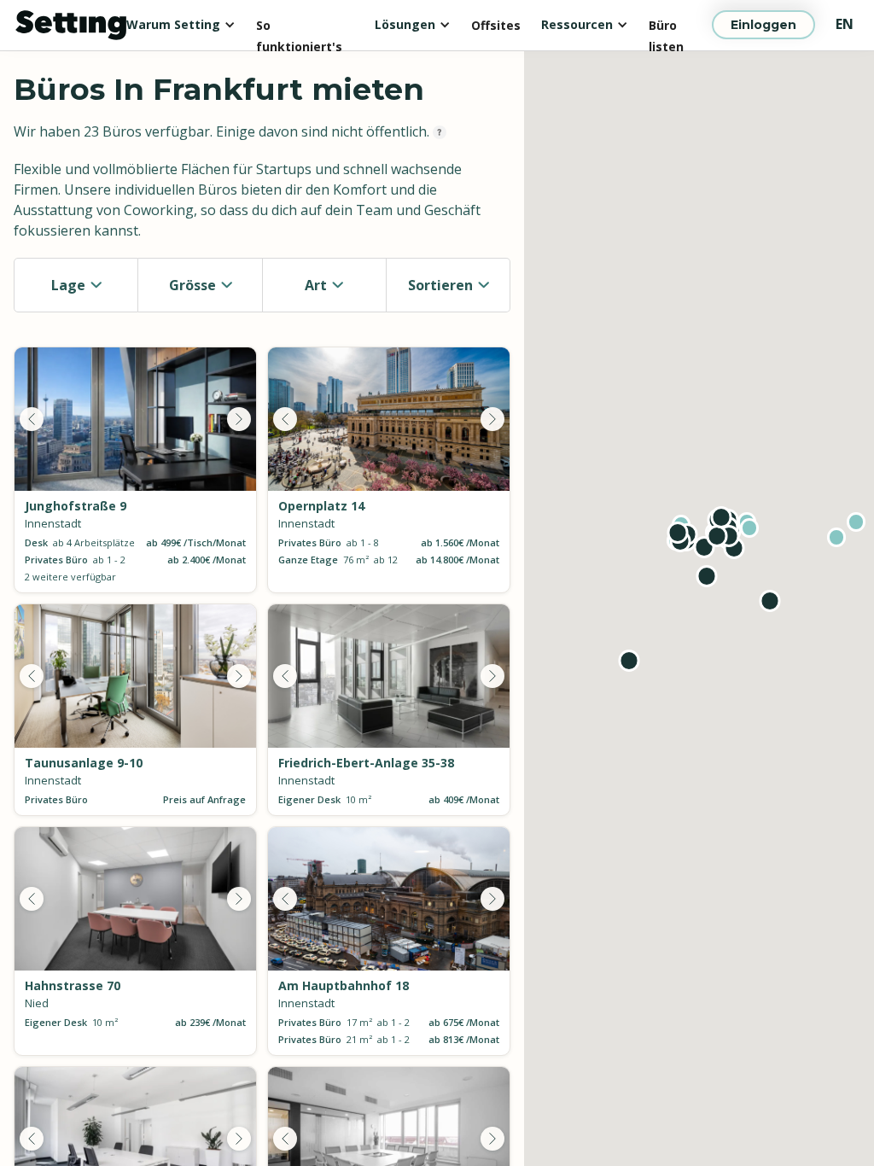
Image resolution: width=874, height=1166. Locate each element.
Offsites (496, 25)
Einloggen (763, 24)
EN (845, 24)
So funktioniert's (299, 27)
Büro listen (666, 27)
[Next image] (239, 419)
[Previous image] (32, 419)
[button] (181, 25)
